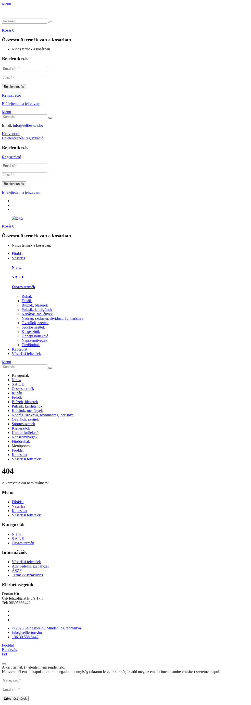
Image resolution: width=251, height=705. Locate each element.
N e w (16, 267)
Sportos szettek (33, 327)
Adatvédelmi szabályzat (30, 566)
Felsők (27, 301)
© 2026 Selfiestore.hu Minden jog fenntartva (46, 628)
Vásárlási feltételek (26, 354)
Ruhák (27, 296)
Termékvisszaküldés (27, 575)
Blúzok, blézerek (35, 305)
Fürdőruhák (31, 345)
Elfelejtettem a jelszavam (21, 104)
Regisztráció (11, 95)
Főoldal (18, 253)
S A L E (18, 277)
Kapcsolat (19, 349)
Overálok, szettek (35, 323)
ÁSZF (17, 571)
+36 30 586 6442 (25, 637)
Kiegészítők (31, 332)
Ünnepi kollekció (35, 336)
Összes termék (23, 287)
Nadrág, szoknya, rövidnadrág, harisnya (52, 318)
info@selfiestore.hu (28, 125)
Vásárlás (18, 258)
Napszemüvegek (34, 340)
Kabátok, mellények (37, 314)
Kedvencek (11, 134)
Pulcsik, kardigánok (37, 309)
